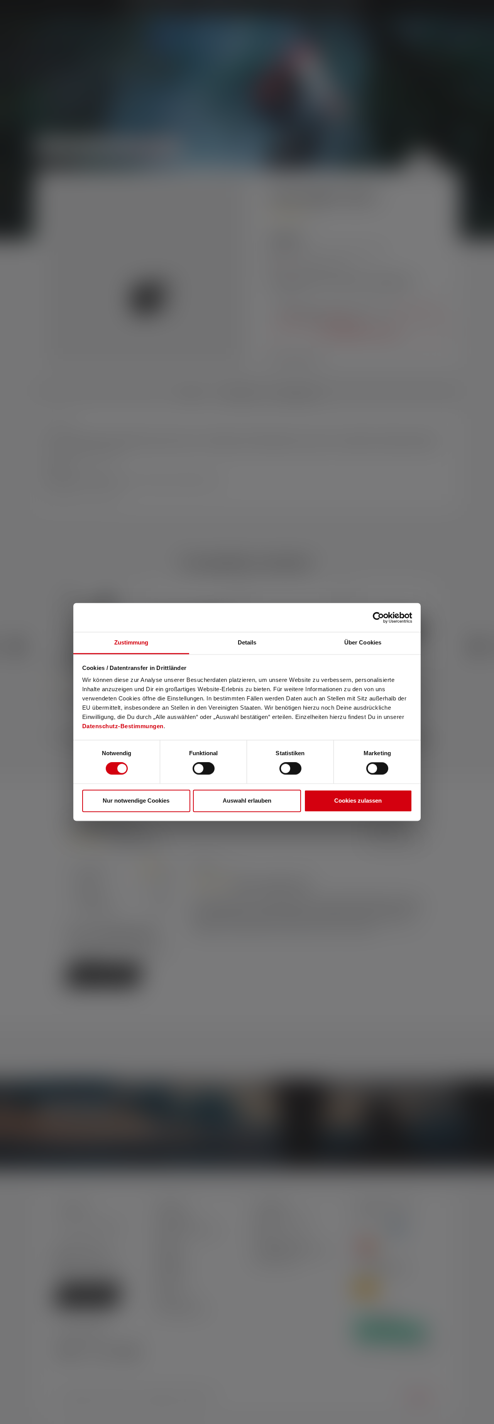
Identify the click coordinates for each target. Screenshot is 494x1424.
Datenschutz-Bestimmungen (123, 726)
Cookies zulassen (358, 800)
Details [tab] (247, 642)
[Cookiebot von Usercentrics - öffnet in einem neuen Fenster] (378, 617)
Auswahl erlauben (247, 800)
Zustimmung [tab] (131, 642)
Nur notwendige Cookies (136, 800)
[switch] (204, 769)
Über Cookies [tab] (362, 642)
